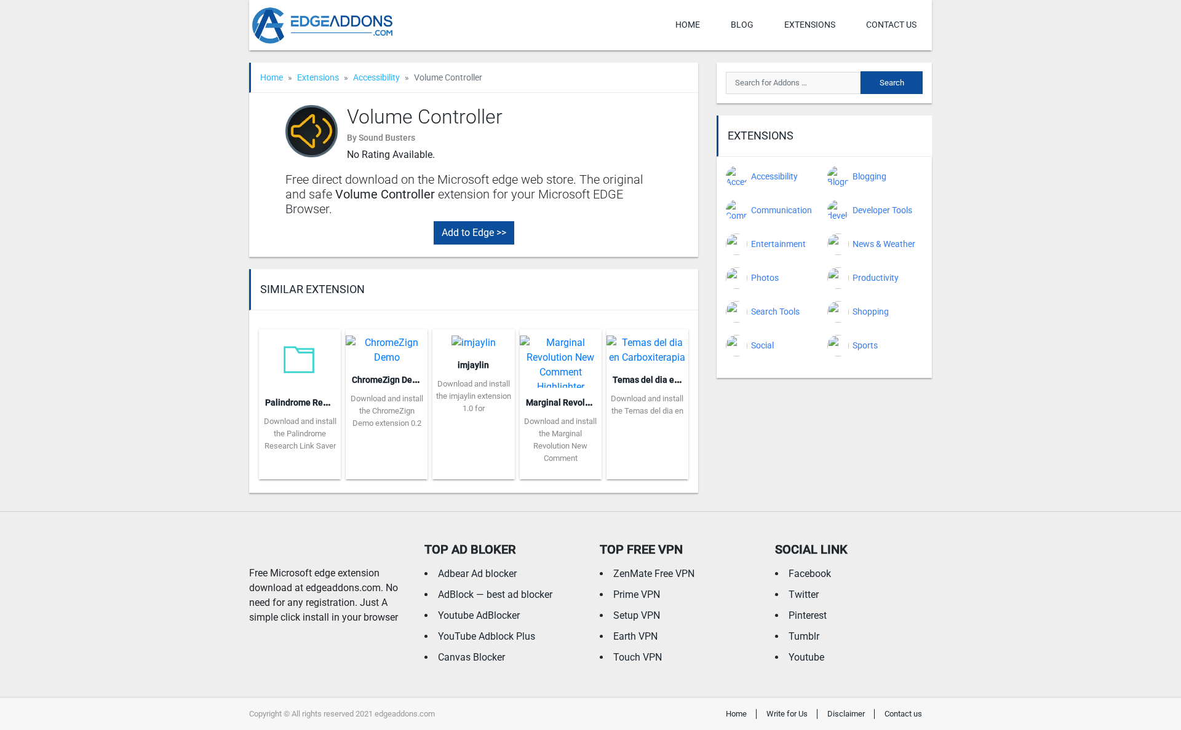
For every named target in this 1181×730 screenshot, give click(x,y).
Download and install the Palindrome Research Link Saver (300, 433)
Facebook (810, 573)
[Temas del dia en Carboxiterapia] (647, 346)
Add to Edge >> (474, 232)
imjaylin (473, 365)
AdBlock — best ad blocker (495, 594)
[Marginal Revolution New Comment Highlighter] (561, 358)
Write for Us (787, 713)
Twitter (804, 594)
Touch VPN (637, 657)
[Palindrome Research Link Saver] (300, 358)
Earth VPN (635, 636)
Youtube (806, 657)
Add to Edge (300, 470)
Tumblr (804, 636)
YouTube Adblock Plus (486, 636)
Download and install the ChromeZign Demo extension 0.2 (387, 411)
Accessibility (376, 77)
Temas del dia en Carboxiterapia (676, 380)
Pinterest (808, 615)
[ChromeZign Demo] (386, 346)
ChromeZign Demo (388, 380)
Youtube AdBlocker (479, 615)
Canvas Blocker (471, 657)
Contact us (891, 24)
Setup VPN (636, 615)
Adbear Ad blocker (477, 573)
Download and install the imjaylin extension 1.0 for (473, 396)
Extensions (809, 24)
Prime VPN (636, 594)
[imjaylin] (473, 339)
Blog (742, 24)
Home (687, 24)
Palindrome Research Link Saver (328, 402)
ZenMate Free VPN (653, 573)
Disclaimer (846, 713)
